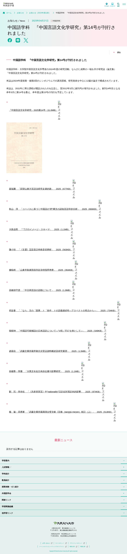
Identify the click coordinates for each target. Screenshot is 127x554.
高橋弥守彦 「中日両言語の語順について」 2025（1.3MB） (40, 290)
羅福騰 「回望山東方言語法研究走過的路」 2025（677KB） (40, 189)
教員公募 (72, 546)
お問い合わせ (46, 543)
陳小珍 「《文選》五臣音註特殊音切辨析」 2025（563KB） (40, 249)
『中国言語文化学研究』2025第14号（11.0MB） (33, 110)
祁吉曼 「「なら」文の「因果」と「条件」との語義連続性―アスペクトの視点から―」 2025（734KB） (63, 310)
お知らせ (20, 13)
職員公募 (82, 546)
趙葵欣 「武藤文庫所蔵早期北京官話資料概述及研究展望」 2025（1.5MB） (48, 351)
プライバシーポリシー (76, 543)
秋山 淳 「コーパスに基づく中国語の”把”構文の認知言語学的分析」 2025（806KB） (53, 209)
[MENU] (124, 4)
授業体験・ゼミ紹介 (10, 487)
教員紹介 (5, 480)
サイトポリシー (59, 543)
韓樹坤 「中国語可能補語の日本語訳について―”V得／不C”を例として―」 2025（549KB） (56, 331)
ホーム (9, 13)
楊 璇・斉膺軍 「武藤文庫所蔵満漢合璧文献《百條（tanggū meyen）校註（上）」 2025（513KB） (61, 412)
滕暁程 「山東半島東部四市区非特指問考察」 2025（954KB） (41, 270)
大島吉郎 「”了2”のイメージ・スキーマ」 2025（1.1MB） (39, 229)
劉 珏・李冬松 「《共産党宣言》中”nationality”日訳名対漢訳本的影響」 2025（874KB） (55, 391)
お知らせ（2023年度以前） (39, 13)
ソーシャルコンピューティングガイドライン (51, 546)
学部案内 (5, 460)
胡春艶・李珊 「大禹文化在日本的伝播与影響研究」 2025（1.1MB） (45, 371)
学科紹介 (5, 474)
